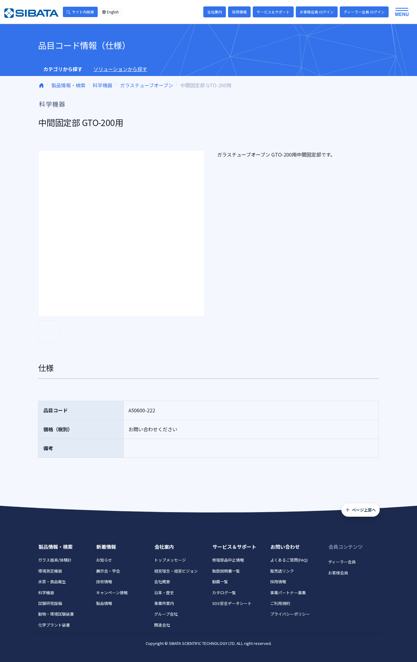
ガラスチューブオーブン (146, 85)
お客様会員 (338, 573)
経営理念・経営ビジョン (176, 571)
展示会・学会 (108, 571)
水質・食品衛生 (52, 581)
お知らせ (104, 560)
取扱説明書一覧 (226, 571)
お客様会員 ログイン (317, 11)
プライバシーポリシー (290, 614)
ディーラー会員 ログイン (364, 11)
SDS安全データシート (232, 603)
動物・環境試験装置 (56, 614)
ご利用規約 (280, 603)
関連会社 (162, 625)
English (113, 11)
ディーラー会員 (342, 562)
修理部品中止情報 (228, 560)
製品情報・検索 (68, 85)
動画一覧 (220, 581)
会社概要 (162, 581)
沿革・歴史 (164, 592)
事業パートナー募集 (288, 592)
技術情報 (104, 581)
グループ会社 (166, 614)
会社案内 (214, 11)
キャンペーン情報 (112, 592)
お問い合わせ (285, 546)
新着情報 (106, 546)
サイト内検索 (83, 11)
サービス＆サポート (273, 11)
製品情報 (104, 603)
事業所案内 (164, 603)
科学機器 (102, 85)
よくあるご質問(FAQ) (289, 560)
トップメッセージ (170, 560)
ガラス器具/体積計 (54, 560)
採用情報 (239, 11)
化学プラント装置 (54, 625)
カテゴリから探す (62, 69)
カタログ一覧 (224, 592)
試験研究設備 (50, 603)
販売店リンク (282, 571)
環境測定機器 (50, 571)
